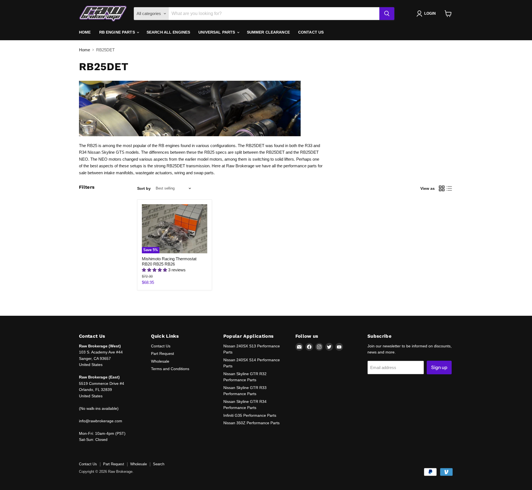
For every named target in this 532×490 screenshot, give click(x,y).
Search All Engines (168, 32)
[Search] (386, 13)
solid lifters (284, 159)
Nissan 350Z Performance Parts (251, 423)
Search (158, 464)
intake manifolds (118, 172)
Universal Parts (217, 32)
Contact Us (311, 32)
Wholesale (160, 361)
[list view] (449, 188)
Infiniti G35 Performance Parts (249, 415)
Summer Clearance (268, 32)
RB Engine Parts (117, 32)
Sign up (439, 367)
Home (85, 32)
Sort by (144, 188)
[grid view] (442, 188)
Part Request (162, 353)
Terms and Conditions (170, 369)
